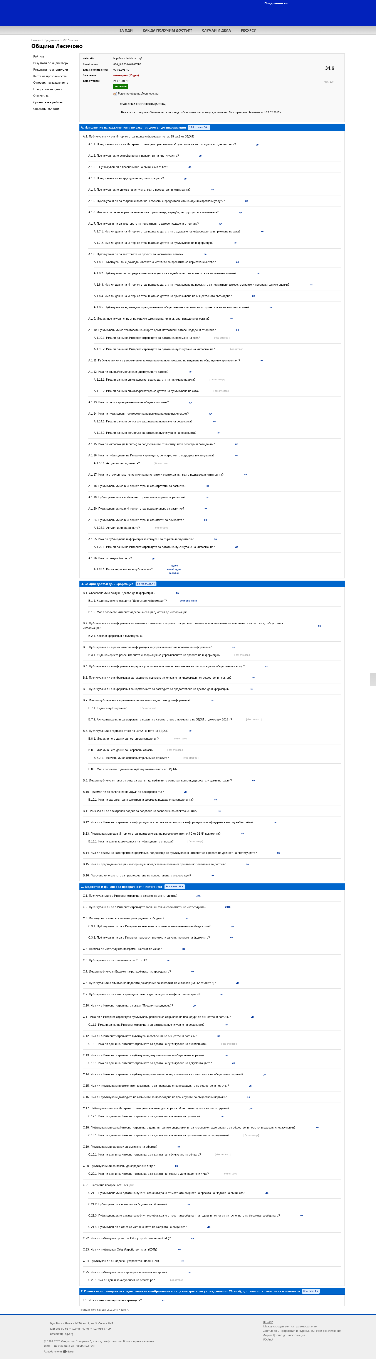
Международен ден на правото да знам (290, 1326)
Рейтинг (38, 56)
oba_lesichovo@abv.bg (127, 64)
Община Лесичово (57, 45)
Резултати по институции (50, 69)
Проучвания (51, 40)
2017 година (70, 40)
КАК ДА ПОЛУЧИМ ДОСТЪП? (167, 30)
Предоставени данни (47, 89)
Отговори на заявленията (50, 82)
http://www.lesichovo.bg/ (127, 58)
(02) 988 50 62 (59, 1328)
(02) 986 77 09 (102, 1328)
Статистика (41, 95)
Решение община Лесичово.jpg (138, 93)
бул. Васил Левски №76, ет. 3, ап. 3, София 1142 (81, 1323)
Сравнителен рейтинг (48, 102)
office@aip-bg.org (61, 1333)
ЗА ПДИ (126, 30)
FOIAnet (268, 1339)
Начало (35, 40)
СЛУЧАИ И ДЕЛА (216, 30)
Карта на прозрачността (50, 76)
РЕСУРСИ (249, 30)
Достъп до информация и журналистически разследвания (302, 1330)
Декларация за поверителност (74, 1345)
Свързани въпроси (46, 109)
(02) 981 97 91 (80, 1328)
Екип (47, 1345)
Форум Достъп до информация (284, 1335)
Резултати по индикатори (51, 63)
